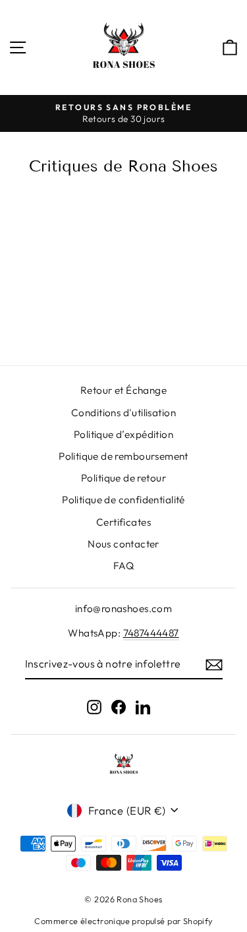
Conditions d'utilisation (123, 412)
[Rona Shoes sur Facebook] (118, 706)
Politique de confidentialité (123, 499)
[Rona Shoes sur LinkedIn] (143, 706)
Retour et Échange (123, 390)
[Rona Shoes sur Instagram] (94, 706)
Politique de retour (123, 478)
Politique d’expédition (123, 434)
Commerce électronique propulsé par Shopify (123, 921)
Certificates (123, 522)
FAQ (123, 565)
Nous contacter (123, 544)
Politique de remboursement (123, 456)
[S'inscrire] (214, 664)
